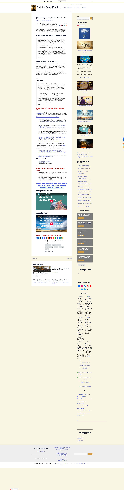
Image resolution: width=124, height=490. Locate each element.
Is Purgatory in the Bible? (82, 174)
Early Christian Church (43, 275)
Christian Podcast (36, 282)
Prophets (45, 20)
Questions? (84, 7)
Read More (81, 217)
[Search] (91, 18)
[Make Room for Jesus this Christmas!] (88, 341)
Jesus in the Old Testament (82, 407)
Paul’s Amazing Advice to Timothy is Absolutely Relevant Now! (60, 280)
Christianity (35, 275)
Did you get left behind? (85, 135)
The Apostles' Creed (45, 282)
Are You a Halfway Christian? (85, 148)
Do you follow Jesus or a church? (44, 161)
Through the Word (80, 438)
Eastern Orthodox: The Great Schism (84, 206)
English (60, 1)
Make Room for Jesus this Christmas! (88, 346)
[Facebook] (44, 1)
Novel (48, 275)
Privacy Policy (81, 463)
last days (83, 410)
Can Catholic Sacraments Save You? (84, 179)
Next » (84, 265)
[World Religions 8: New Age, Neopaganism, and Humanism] (80, 296)
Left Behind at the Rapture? (62, 460)
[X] (45, 1)
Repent (40, 174)
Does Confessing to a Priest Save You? (84, 171)
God (88, 394)
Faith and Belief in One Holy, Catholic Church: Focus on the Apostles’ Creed (42, 280)
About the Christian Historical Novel (62, 458)
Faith (45, 172)
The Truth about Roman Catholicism (83, 165)
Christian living (80, 394)
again (48, 179)
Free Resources (76, 7)
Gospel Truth (80, 398)
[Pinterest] (49, 251)
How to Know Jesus (78, 4)
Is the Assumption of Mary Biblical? (84, 187)
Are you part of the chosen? (43, 162)
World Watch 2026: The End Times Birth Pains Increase (80, 348)
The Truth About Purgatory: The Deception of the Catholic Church (84, 241)
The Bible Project (80, 440)
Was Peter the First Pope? (82, 176)
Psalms (90, 410)
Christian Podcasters (62, 456)
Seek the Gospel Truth (48, 7)
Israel (82, 401)
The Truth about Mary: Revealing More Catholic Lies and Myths (84, 257)
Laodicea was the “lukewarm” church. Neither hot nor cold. (49, 142)
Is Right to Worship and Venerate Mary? (85, 189)
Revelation (56, 272)
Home (64, 4)
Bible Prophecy (70, 4)
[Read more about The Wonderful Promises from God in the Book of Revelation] (61, 266)
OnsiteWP (76, 463)
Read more (87, 315)
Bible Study (38, 20)
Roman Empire (35, 276)
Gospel (84, 396)
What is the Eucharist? (82, 178)
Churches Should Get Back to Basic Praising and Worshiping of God (41, 273)
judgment (79, 410)
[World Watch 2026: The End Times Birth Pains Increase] (80, 341)
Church (42, 20)
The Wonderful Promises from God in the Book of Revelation (60, 269)
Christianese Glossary (62, 454)
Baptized (41, 178)
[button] (92, 1)
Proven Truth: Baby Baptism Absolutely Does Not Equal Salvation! (83, 231)
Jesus (85, 401)
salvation (80, 413)
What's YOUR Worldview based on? (85, 77)
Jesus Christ (80, 403)
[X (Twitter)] (46, 251)
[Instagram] (47, 1)
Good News (79, 396)
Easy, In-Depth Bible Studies (62, 452)
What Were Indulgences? (82, 181)
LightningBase (67, 463)
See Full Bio (61, 243)
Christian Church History (67, 7)
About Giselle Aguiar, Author (62, 455)
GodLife (78, 441)
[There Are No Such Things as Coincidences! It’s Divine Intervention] (88, 296)
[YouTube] (51, 1)
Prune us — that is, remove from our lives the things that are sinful (50, 150)
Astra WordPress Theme (56, 463)
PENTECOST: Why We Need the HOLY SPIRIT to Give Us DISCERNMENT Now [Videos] (80, 327)
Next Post (69, 258)
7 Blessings (44, 119)
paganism (87, 410)
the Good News (63, 145)
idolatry (78, 401)
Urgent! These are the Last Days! (62, 449)
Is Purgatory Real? (81, 173)
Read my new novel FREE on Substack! (84, 121)
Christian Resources (62, 450)
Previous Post (34, 258)
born (46, 179)
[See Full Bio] (64, 243)
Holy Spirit (48, 180)
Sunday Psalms (80, 415)
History (86, 398)
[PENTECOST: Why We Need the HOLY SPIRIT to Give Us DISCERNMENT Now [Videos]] (80, 317)
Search (78, 16)
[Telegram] (50, 1)
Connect (62, 464)
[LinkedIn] (52, 251)
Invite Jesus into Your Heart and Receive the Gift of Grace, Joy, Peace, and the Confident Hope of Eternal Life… (51, 186)
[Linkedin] (48, 1)
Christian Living (59, 282)
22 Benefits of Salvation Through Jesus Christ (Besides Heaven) (84, 215)
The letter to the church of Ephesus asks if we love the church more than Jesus (52, 121)
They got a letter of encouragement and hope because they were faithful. (51, 140)
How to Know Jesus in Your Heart (62, 453)
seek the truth (86, 413)
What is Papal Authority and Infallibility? (85, 183)
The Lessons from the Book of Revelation (47, 117)
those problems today (55, 128)
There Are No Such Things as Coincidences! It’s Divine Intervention (88, 303)
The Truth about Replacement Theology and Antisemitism (83, 249)
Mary (51, 130)
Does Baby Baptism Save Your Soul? (84, 166)
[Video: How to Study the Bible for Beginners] (88, 317)
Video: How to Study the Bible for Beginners (88, 323)
